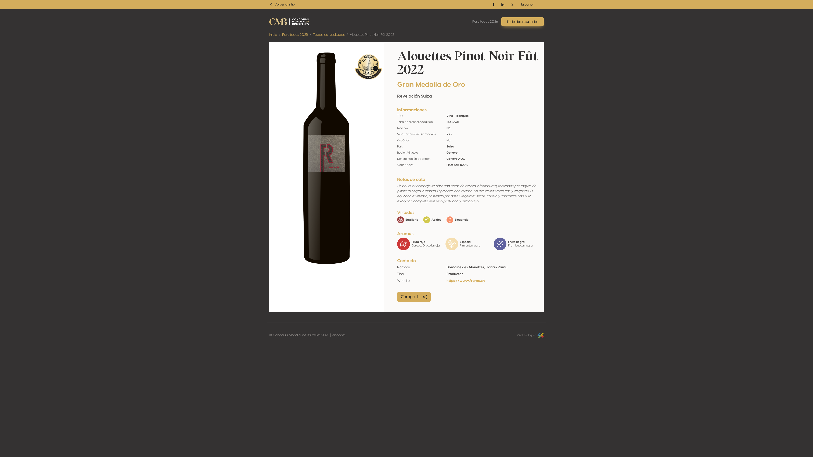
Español (527, 4)
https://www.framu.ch (466, 280)
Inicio (273, 34)
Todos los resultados (329, 34)
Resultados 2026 (485, 21)
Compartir (411, 297)
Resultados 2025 (295, 34)
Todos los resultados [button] (522, 21)
